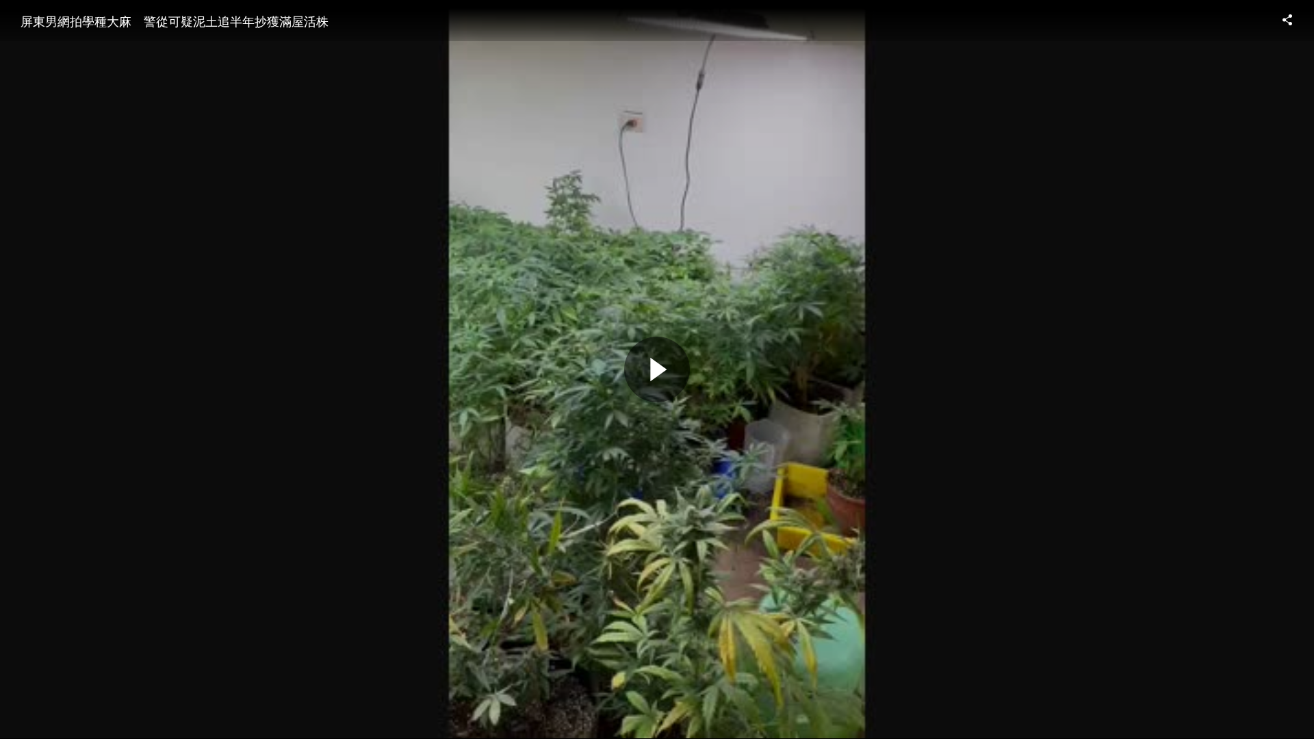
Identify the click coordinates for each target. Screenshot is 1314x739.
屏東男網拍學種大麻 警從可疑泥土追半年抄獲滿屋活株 (174, 20)
